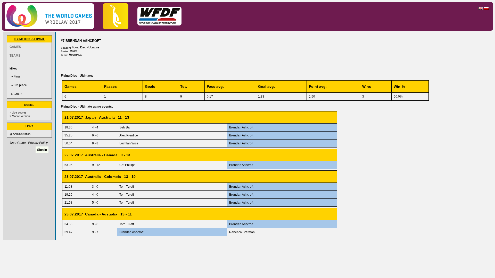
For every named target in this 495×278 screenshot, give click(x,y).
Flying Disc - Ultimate (29, 39)
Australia (75, 54)
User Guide (18, 143)
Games (15, 47)
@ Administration (20, 133)
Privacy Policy (38, 143)
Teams (15, 55)
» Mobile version (20, 116)
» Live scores (18, 112)
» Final (16, 76)
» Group (16, 94)
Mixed (14, 68)
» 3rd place (19, 85)
